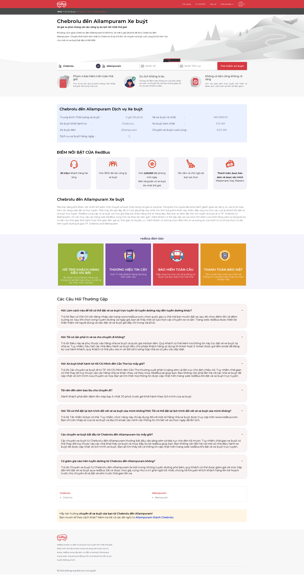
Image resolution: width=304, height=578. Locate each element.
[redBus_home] (66, 4)
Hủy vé (213, 4)
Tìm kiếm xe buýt (232, 66)
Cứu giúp (186, 4)
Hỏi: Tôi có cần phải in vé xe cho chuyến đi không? (93, 337)
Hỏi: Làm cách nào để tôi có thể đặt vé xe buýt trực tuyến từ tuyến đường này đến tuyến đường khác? (126, 310)
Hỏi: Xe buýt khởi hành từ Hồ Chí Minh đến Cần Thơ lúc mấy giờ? (103, 363)
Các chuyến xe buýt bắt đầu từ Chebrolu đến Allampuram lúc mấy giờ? (107, 434)
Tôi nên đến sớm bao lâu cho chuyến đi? (86, 390)
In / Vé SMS (200, 4)
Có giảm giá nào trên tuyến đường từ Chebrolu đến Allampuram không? (108, 461)
